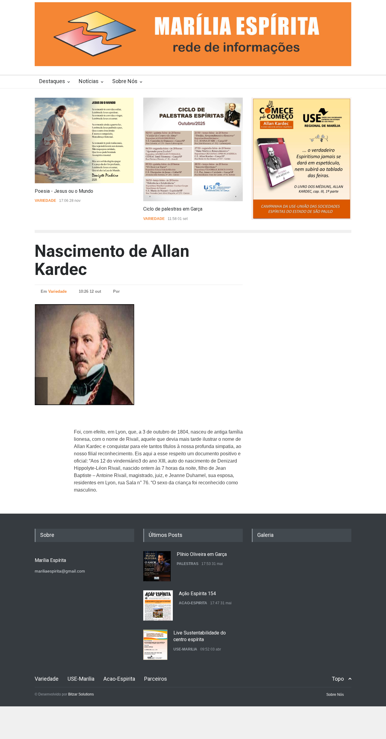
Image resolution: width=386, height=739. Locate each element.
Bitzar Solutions (81, 694)
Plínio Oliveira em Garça (202, 554)
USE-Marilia (185, 649)
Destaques (52, 81)
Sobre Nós (125, 81)
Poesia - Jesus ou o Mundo (64, 191)
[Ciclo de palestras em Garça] (193, 149)
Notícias (89, 81)
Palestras (187, 564)
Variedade (45, 200)
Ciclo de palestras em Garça (172, 209)
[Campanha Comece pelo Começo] (301, 158)
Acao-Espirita (193, 603)
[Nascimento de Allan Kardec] (98, 354)
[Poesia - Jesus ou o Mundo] (84, 140)
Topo (338, 679)
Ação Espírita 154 (197, 593)
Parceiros (155, 679)
